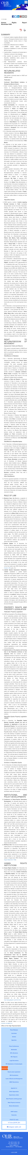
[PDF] (21, 16)
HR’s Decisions (14, 1053)
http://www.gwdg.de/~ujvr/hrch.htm (12, 1000)
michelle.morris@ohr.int (6, 1023)
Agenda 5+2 (14, 1088)
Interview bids (4, 1068)
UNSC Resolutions (14, 1082)
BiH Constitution (14, 1075)
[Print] (23, 16)
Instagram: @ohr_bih (14, 1127)
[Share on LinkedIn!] (18, 16)
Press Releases (14, 1030)
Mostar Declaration (14, 1106)
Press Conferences (14, 1046)
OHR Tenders (14, 1111)
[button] (26, 2)
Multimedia (14, 1049)
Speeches (14, 1040)
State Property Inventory (14, 1102)
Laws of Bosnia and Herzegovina (14, 1078)
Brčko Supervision (14, 1091)
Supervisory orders (14, 1095)
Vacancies (14, 1115)
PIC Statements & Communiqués (14, 1064)
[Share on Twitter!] (15, 16)
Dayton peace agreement (14, 1072)
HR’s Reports (14, 1056)
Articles (14, 1036)
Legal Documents (14, 1060)
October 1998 (7, 568)
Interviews (14, 1033)
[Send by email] (26, 16)
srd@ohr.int (15, 1145)
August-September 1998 (10, 859)
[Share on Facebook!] (13, 16)
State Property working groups (14, 1098)
